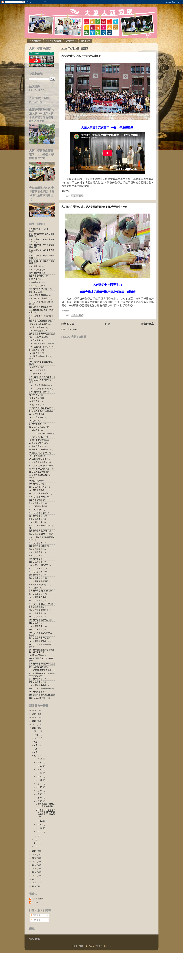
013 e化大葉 (34, 292)
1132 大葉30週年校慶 (38, 324)
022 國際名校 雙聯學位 (38, 307)
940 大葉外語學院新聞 (38, 591)
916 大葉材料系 (35, 522)
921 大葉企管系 (35, 543)
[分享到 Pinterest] (82, 195)
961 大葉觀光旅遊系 (37, 638)
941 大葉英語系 (35, 594)
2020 (34, 851)
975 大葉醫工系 (35, 682)
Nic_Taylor (89, 946)
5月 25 (39, 773)
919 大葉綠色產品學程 (38, 531)
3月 (36, 840)
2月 (36, 843)
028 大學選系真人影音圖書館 (41, 316)
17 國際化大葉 (35, 374)
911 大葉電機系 (35, 500)
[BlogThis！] (74, 195)
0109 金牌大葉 (35, 273)
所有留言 (36, 920)
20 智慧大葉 (34, 401)
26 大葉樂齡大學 (36, 417)
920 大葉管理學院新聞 (38, 534)
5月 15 (39, 794)
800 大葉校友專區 (36, 484)
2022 (34, 725)
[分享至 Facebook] (79, 195)
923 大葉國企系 (35, 549)
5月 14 (39, 798)
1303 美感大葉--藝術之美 (39, 347)
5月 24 (39, 777)
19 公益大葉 (34, 398)
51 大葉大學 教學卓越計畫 (40, 462)
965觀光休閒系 (35, 655)
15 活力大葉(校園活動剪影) (40, 356)
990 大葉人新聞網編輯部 (39, 689)
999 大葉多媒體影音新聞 (39, 695)
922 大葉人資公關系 (37, 546)
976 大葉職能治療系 (37, 685)
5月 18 (39, 787)
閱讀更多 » (66, 191)
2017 (34, 862)
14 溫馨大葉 (34, 350)
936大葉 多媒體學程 (37, 585)
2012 (34, 879)
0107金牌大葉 (35, 266)
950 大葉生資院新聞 (37, 610)
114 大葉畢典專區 (36, 327)
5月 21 (39, 780)
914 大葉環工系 (35, 516)
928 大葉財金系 (35, 559)
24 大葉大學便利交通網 (39, 411)
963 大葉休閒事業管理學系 (40, 645)
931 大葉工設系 (35, 569)
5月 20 (39, 784)
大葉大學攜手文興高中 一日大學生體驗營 (81, 56)
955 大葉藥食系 (35, 630)
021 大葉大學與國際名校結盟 (41, 302)
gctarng (35, 902)
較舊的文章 (147, 323)
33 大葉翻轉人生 (36, 437)
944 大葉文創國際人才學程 (40, 604)
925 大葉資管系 (35, 556)
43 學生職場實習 (36, 446)
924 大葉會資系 (35, 552)
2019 (34, 855)
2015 (34, 869)
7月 (36, 749)
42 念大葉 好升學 (36, 443)
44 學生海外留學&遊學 (38, 450)
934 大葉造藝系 (35, 578)
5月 (36, 756)
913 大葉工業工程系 (37, 513)
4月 (36, 836)
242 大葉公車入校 (36, 414)
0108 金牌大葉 (35, 270)
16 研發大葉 (34, 367)
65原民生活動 (35, 481)
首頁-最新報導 (36, 41)
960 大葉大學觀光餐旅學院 (40, 633)
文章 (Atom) (73, 329)
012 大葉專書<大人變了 (39, 289)
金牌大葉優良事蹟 (53, 41)
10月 (36, 738)
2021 (34, 728)
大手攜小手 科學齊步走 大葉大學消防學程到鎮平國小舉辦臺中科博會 (94, 206)
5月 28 (39, 762)
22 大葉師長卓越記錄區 (39, 408)
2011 (34, 883)
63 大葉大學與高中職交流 (40, 475)
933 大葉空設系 (35, 575)
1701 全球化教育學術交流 (40, 377)
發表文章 (36, 915)
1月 (36, 847)
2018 (34, 858)
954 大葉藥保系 (35, 626)
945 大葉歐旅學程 (36, 607)
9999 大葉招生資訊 (37, 698)
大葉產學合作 (70, 41)
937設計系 (33, 588)
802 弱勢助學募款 (36, 490)
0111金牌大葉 (35, 282)
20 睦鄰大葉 (34, 405)
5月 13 (39, 801)
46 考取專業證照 (36, 456)
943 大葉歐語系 (35, 601)
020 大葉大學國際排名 (38, 295)
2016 (34, 865)
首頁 (107, 323)
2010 (34, 886)
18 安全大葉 (34, 395)
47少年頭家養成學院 (37, 459)
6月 (36, 752)
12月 (36, 731)
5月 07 (39, 828)
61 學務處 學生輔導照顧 (39, 469)
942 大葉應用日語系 (37, 597)
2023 (34, 721)
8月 (36, 745)
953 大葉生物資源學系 (38, 620)
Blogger (107, 946)
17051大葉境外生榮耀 (38, 385)
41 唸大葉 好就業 (36, 440)
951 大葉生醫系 (35, 613)
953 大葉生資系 (35, 623)
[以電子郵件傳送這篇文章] (72, 195)
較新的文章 (67, 323)
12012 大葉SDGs (36, 337)
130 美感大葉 (34, 340)
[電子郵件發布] (67, 195)
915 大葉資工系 (35, 519)
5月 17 (39, 791)
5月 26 (39, 769)
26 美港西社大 (35, 421)
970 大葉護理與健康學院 (39, 664)
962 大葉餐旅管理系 (37, 641)
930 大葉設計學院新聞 (38, 565)
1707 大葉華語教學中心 (39, 389)
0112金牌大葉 (35, 286)
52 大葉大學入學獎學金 (39, 466)
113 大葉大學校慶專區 (38, 321)
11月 (36, 735)
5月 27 (39, 766)
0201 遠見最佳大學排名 (39, 299)
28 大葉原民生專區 (37, 427)
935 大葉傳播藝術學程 (38, 581)
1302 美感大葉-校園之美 (39, 344)
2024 (34, 717)
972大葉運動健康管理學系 (40, 670)
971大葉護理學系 (36, 667)
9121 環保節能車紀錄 (38, 506)
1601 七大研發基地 (37, 370)
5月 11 (39, 821)
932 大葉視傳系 (35, 572)
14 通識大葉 (34, 353)
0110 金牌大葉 (35, 279)
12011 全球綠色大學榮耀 (39, 334)
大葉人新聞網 (37, 899)
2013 (34, 876)
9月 (36, 742)
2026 (34, 710)
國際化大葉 (85, 41)
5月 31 (39, 759)
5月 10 (39, 825)
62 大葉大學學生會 (37, 472)
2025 (34, 714)
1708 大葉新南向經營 (38, 392)
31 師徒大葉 (34, 430)
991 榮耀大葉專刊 (36, 692)
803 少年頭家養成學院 (38, 494)
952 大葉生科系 (35, 617)
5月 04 (39, 832)
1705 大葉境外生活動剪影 (40, 380)
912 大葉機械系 (35, 503)
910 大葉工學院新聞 (37, 497)
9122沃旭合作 (35, 510)
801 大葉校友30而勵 (37, 487)
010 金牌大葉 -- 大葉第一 (39, 229)
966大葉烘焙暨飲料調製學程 (41, 659)
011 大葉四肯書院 (36, 276)
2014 (34, 872)
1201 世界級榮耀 (36, 331)
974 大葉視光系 (35, 679)
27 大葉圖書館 (35, 424)
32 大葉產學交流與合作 (39, 434)
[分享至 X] (77, 195)
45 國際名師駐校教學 (38, 453)
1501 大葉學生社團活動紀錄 (41, 362)
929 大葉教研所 (35, 562)
